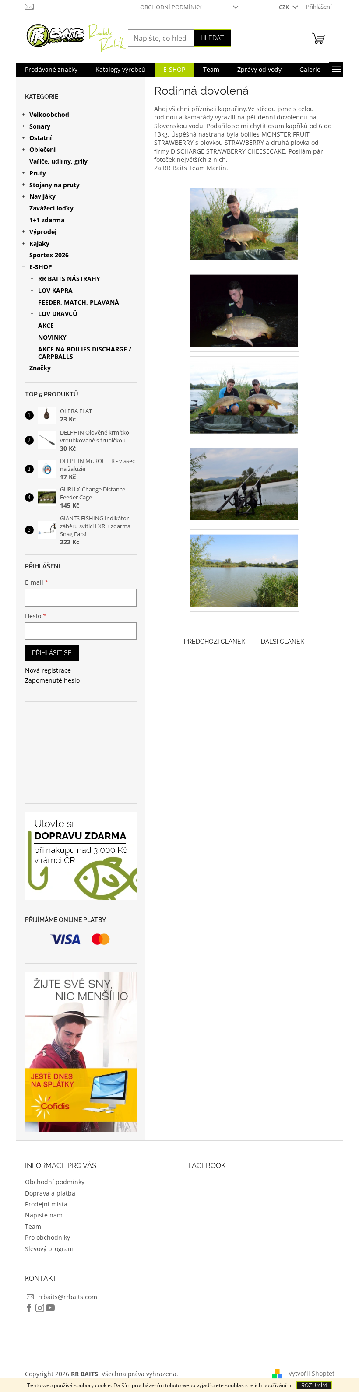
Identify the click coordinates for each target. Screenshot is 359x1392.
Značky (40, 368)
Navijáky (42, 196)
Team (33, 1226)
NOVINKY (52, 337)
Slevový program (49, 1249)
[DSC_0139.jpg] (244, 478)
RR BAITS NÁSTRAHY (69, 278)
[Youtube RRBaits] (50, 1308)
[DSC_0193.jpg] (244, 565)
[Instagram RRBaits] (39, 1308)
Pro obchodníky (47, 1237)
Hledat (212, 38)
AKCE (46, 325)
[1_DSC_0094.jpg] (244, 305)
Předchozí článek (214, 641)
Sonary (39, 126)
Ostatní (40, 137)
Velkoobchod (49, 114)
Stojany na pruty (54, 185)
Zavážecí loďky (51, 208)
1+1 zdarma (46, 220)
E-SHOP (40, 267)
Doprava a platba (50, 1193)
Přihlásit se (52, 652)
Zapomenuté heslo (52, 680)
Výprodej (42, 232)
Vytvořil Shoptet (311, 1373)
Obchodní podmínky (170, 7)
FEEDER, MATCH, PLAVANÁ (78, 302)
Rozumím (314, 1385)
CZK (284, 7)
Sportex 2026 (49, 255)
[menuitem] (51, 70)
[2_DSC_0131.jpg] (244, 392)
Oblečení (42, 149)
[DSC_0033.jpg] (244, 218)
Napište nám (44, 1215)
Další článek (282, 641)
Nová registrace (48, 670)
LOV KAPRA (55, 290)
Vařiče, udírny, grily (58, 161)
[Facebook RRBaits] (29, 1308)
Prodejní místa (46, 1204)
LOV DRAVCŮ (57, 313)
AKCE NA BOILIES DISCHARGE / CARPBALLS (84, 353)
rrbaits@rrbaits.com (67, 1297)
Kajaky (39, 243)
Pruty (37, 173)
